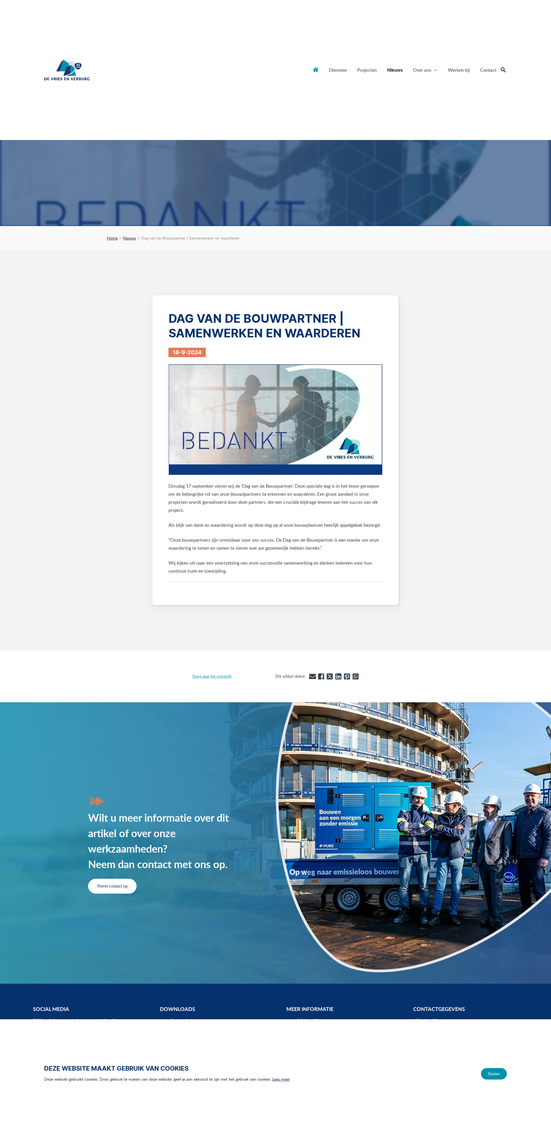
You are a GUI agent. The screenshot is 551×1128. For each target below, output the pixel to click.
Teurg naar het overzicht (212, 676)
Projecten (367, 70)
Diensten (338, 70)
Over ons (422, 70)
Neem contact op (112, 886)
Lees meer (281, 1079)
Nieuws (395, 70)
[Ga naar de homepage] (67, 70)
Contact (488, 70)
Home (316, 70)
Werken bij (459, 70)
